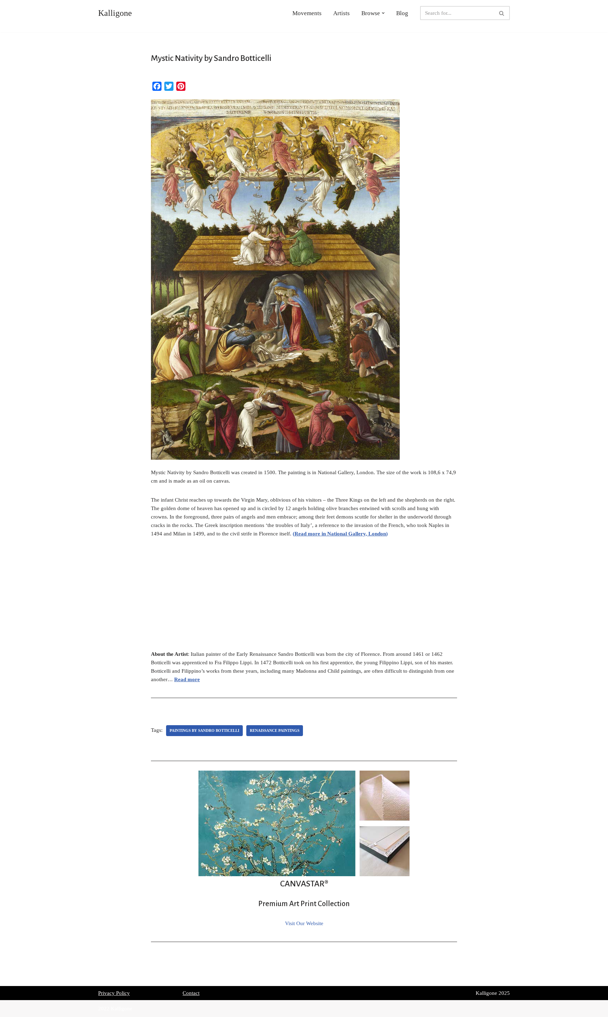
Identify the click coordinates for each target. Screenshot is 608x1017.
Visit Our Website (304, 923)
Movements (307, 13)
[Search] (502, 13)
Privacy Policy (114, 993)
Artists (341, 13)
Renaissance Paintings (274, 730)
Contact (191, 993)
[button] (383, 13)
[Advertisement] (304, 597)
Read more (187, 679)
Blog (402, 13)
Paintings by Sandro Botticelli (204, 730)
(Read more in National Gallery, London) (340, 533)
